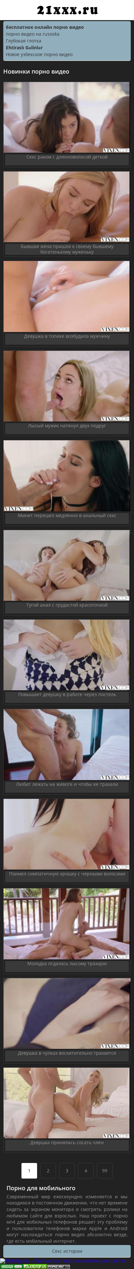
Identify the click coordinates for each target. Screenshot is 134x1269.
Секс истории (67, 1251)
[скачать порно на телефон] (58, 1266)
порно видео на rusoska (33, 34)
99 (104, 1171)
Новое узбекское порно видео (39, 54)
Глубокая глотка (23, 41)
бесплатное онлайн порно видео (45, 27)
